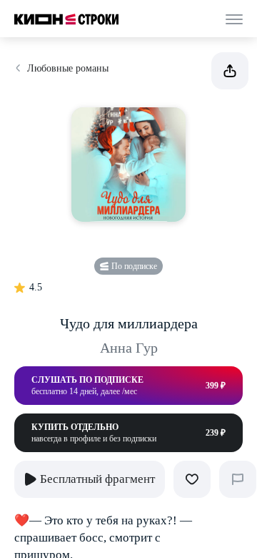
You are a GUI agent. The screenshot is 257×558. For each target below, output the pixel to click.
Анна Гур (129, 348)
